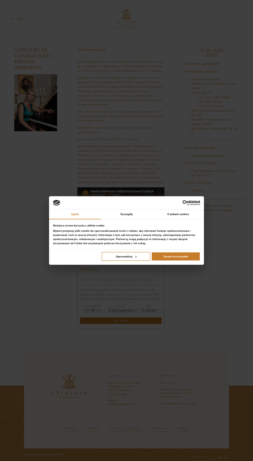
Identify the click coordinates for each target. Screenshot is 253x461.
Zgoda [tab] (75, 214)
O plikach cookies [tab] (178, 214)
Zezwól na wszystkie (175, 256)
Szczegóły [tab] (126, 214)
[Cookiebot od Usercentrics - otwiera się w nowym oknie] (185, 202)
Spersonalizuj (124, 256)
